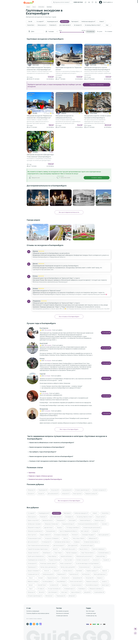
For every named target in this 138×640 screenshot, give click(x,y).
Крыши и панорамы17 (34, 570)
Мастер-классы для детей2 (68, 567)
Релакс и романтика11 (66, 563)
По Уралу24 (41, 588)
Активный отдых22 (69, 588)
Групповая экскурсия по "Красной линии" (47, 290)
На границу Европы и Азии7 (93, 25)
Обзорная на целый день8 (35, 531)
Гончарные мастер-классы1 (91, 542)
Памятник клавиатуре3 (98, 549)
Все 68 (30, 21)
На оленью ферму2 (47, 581)
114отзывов (47, 360)
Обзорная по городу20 (34, 527)
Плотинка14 (75, 534)
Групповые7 (64, 21)
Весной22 (41, 592)
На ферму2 (77, 542)
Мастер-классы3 (67, 570)
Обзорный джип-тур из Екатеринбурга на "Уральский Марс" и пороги (56, 278)
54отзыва (47, 376)
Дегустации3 (97, 567)
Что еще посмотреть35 (54, 588)
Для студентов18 (72, 545)
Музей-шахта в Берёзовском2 (36, 556)
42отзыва (45, 393)
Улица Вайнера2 (61, 581)
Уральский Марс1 (101, 556)
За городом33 (78, 25)
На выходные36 (32, 563)
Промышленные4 (51, 531)
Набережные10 (92, 538)
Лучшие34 (41, 493)
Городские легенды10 (68, 524)
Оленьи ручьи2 (42, 25)
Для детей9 (87, 592)
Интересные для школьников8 (91, 527)
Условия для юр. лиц (91, 615)
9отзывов (47, 411)
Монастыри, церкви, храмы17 (48, 563)
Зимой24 (55, 549)
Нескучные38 (55, 490)
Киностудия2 (72, 520)
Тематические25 (73, 574)
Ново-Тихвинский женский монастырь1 (39, 545)
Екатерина (44, 328)
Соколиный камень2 (103, 552)
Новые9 (101, 21)
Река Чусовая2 (68, 560)
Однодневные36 (67, 490)
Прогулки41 (31, 493)
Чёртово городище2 (71, 552)
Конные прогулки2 (76, 585)
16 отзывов (75, 113)
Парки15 (104, 570)
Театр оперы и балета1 (79, 538)
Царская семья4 (48, 527)
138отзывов (47, 345)
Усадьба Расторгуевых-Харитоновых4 (38, 549)
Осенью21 (56, 570)
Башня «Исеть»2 (84, 549)
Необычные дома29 (48, 574)
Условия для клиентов (62, 615)
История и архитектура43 (82, 490)
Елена (42, 358)
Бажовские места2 (47, 520)
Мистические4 (86, 574)
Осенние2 (104, 524)
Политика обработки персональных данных (37, 613)
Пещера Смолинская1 (55, 560)
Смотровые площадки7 (88, 534)
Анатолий (35, 65)
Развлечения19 (61, 574)
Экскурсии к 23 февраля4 (52, 538)
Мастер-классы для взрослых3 (48, 567)
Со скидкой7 (40, 21)
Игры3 (31, 578)
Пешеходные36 (42, 490)
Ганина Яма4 (30, 25)
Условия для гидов (91, 613)
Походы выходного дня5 (34, 538)
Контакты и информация (32, 611)
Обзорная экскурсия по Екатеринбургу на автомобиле (51, 253)
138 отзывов (46, 65)
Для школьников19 (53, 493)
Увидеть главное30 (45, 534)
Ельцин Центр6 (100, 516)
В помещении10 (46, 542)
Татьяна (35, 152)
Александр (93, 113)
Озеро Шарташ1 (52, 556)
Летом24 (46, 570)
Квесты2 (65, 538)
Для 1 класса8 (84, 531)
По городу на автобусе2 (73, 527)
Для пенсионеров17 (58, 545)
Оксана (34, 113)
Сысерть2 (104, 581)
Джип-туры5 (105, 585)
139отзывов (47, 330)
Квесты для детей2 (103, 534)
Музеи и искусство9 (33, 520)
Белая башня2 (47, 552)
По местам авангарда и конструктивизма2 (87, 563)
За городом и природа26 (61, 534)
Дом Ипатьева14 (52, 592)
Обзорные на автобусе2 (96, 588)
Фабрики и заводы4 (33, 581)
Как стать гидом (90, 611)
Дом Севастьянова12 (65, 25)
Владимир (44, 409)
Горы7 (31, 588)
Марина (63, 113)
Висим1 (31, 585)
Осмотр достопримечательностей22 (88, 524)
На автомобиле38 (99, 592)
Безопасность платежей (62, 613)
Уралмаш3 (65, 585)
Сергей (42, 374)
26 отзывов (46, 113)
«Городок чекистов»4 (33, 552)
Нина (62, 65)
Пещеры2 (59, 527)
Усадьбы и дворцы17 (92, 570)
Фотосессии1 (49, 596)
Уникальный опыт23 (33, 574)
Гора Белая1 (79, 570)
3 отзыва (106, 113)
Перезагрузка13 (32, 567)
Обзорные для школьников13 (84, 556)
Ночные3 (40, 578)
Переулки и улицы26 (91, 493)
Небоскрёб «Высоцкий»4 (69, 549)
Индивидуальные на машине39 (36, 560)
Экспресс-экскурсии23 (99, 490)
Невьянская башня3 (85, 520)
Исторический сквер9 (87, 545)
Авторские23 (65, 493)
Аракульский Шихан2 (66, 556)
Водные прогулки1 (53, 578)
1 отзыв (78, 65)
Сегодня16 (95, 531)
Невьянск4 (100, 578)
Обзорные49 (31, 490)
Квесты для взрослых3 (100, 574)
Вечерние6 (72, 596)
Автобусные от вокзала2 (34, 524)
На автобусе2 (82, 588)
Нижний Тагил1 (42, 585)
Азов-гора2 (64, 592)
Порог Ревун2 (58, 552)
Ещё (107, 25)
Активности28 (54, 585)
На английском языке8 (92, 585)
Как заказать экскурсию (62, 611)
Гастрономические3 (84, 567)
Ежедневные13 (61, 520)
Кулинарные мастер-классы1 (62, 542)
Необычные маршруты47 (88, 21)
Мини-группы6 (77, 493)
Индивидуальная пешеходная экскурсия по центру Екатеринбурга (55, 266)
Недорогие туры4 (99, 520)
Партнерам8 (74, 21)
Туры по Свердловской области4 (68, 531)
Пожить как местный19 (76, 581)
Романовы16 (52, 25)
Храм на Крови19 (76, 592)
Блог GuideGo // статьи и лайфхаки (34, 618)
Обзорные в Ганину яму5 (52, 524)
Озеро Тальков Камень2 (87, 552)
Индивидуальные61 (52, 21)
